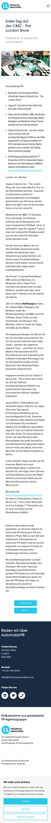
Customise (25, 809)
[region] (25, 800)
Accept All (25, 801)
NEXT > (25, 610)
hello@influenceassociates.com (17, 677)
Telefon (21, 695)
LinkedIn (4, 695)
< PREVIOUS (25, 603)
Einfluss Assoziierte (11, 6)
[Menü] (47, 6)
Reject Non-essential (25, 817)
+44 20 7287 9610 (10, 670)
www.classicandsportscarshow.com (25, 170)
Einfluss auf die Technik (12, 774)
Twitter (13, 695)
